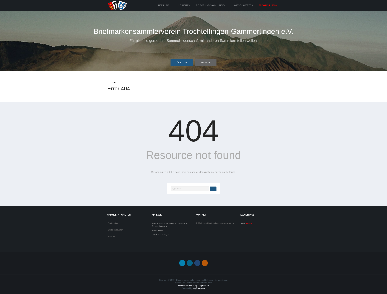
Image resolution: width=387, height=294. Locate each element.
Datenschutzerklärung (187, 285)
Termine (205, 62)
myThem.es (199, 288)
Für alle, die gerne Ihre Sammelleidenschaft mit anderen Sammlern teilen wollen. (193, 41)
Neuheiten (184, 5)
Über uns (163, 5)
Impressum (204, 285)
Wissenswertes (243, 5)
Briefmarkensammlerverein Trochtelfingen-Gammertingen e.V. (193, 31)
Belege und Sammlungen (210, 5)
